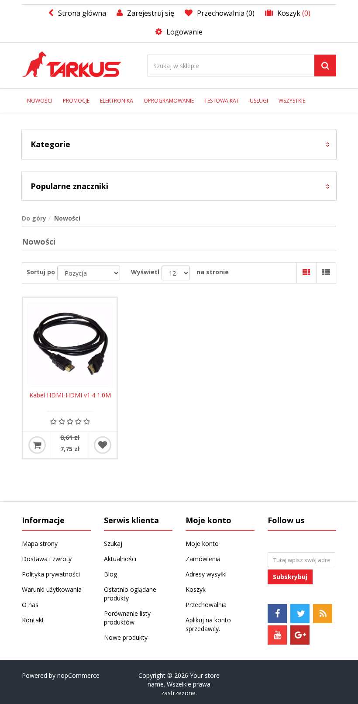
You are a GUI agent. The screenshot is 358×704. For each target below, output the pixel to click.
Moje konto (202, 543)
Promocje (76, 100)
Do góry (34, 218)
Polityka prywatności (51, 574)
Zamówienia (203, 559)
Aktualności (120, 559)
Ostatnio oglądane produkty (130, 593)
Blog (110, 574)
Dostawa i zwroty (47, 559)
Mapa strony (40, 543)
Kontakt (33, 620)
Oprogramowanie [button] (169, 100)
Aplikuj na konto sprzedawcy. (208, 624)
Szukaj (113, 543)
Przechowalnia (206, 604)
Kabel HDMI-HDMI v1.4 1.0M (70, 395)
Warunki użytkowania (52, 589)
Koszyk (196, 589)
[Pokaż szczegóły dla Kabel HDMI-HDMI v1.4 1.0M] (70, 344)
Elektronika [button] (116, 100)
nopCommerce (78, 675)
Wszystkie (292, 100)
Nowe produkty (126, 637)
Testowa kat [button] (221, 100)
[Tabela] (306, 273)
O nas (30, 604)
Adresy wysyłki (206, 574)
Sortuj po (41, 272)
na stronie (212, 272)
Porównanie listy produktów (127, 617)
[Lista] (326, 273)
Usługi (259, 100)
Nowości (39, 100)
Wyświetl (145, 272)
